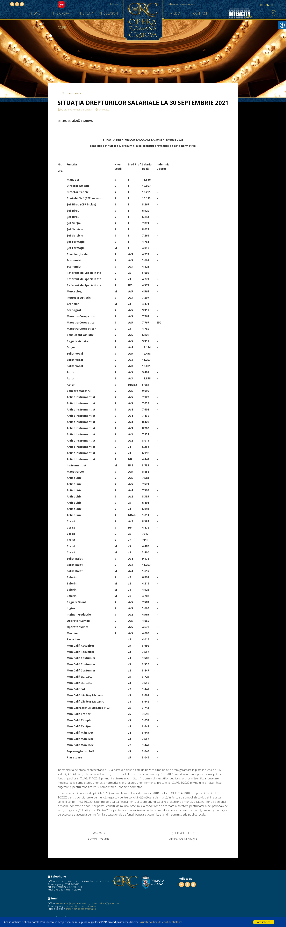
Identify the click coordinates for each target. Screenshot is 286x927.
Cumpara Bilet (36, 25)
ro (262, 4)
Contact (200, 13)
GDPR (61, 27)
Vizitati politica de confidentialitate (161, 922)
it (272, 4)
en (267, 4)
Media (175, 13)
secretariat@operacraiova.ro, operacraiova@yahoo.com (88, 903)
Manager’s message (181, 4)
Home (35, 13)
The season (108, 13)
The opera (61, 13)
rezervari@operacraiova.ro (80, 906)
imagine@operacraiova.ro (81, 908)
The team (85, 13)
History (113, 4)
